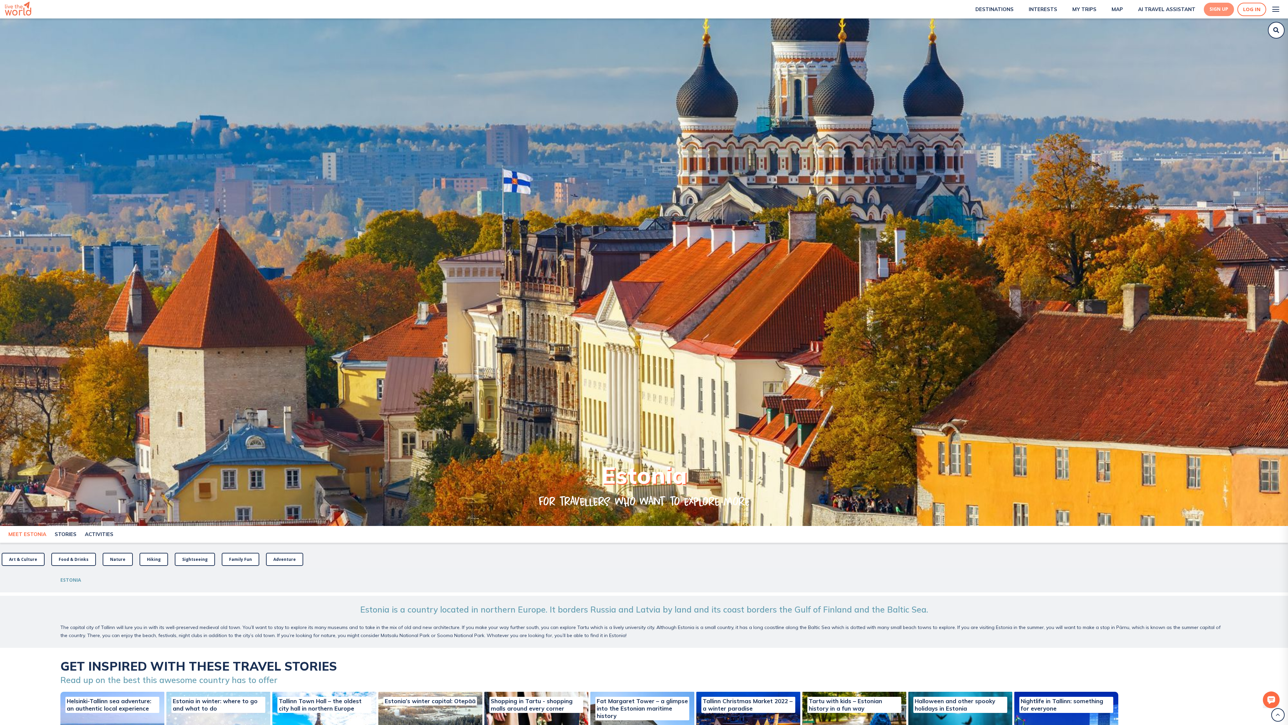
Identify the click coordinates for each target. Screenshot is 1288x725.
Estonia (70, 580)
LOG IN (1251, 9)
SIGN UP (1219, 9)
